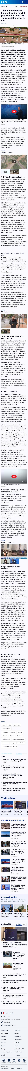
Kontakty (17, 1055)
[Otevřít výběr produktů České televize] (26, 2)
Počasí (9, 725)
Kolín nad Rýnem (6, 728)
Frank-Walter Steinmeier (18, 739)
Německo (5, 735)
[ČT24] (4, 2)
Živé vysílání (4, 1033)
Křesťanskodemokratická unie (10, 746)
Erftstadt (20, 732)
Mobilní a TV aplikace (6, 1052)
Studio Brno (18, 1036)
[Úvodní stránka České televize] (7, 1013)
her (2, 23)
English (3, 1068)
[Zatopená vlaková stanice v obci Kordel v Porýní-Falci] (14, 35)
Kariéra (17, 1046)
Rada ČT (17, 1042)
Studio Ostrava (18, 1039)
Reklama (17, 1033)
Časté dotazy (18, 1052)
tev (3, 23)
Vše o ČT (3, 1055)
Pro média (17, 1030)
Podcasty (3, 1042)
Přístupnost (19, 1068)
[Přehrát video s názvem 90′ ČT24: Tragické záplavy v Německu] (14, 476)
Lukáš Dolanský (6, 739)
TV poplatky (4, 1036)
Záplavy (12, 735)
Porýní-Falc (17, 725)
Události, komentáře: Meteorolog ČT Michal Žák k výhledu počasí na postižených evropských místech (13, 120)
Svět (4, 725)
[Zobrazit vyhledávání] (23, 2)
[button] (14, 111)
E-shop (3, 1049)
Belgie (13, 743)
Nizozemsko (5, 743)
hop (5, 23)
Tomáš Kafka (21, 743)
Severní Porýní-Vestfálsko (9, 732)
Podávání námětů (19, 1049)
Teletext (3, 1039)
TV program (4, 1030)
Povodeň (19, 735)
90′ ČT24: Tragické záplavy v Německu (10, 484)
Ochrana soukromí (10, 1068)
